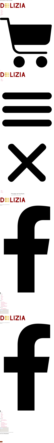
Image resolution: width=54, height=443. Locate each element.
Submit (1, 441)
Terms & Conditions (3, 302)
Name (1, 435)
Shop (1, 10)
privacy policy (2, 304)
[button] (27, 135)
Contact (2, 11)
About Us (2, 296)
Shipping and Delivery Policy (4, 423)
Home (1, 9)
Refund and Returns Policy (4, 306)
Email (1, 438)
